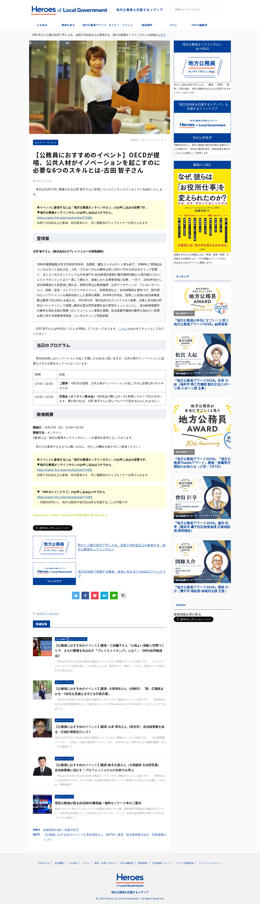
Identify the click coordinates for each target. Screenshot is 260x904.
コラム (173, 24)
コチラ (162, 34)
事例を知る (68, 24)
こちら (123, 328)
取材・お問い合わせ (104, 863)
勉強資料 (147, 24)
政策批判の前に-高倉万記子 (61, 830)
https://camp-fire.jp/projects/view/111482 (64, 217)
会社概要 (59, 863)
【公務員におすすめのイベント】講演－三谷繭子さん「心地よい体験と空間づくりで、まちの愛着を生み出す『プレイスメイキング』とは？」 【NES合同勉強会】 (109, 650)
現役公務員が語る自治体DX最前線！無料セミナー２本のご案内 (98, 803)
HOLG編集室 (199, 24)
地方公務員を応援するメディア (130, 892)
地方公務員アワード (95, 24)
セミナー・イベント (121, 24)
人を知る (42, 24)
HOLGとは (43, 863)
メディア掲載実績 (184, 863)
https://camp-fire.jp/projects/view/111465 (64, 497)
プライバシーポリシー (210, 863)
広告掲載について (161, 863)
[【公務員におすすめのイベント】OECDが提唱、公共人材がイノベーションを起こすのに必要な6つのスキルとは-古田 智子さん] (104, 595)
